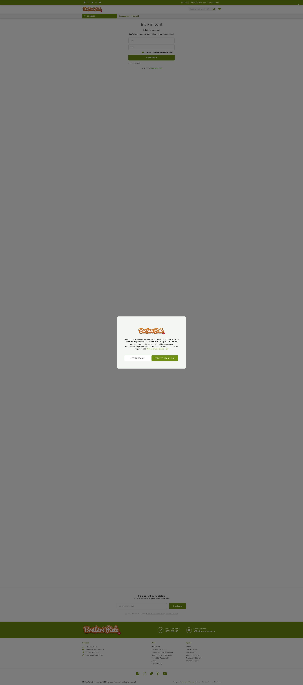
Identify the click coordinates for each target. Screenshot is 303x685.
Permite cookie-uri (165, 358)
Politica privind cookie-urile (157, 349)
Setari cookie (138, 358)
